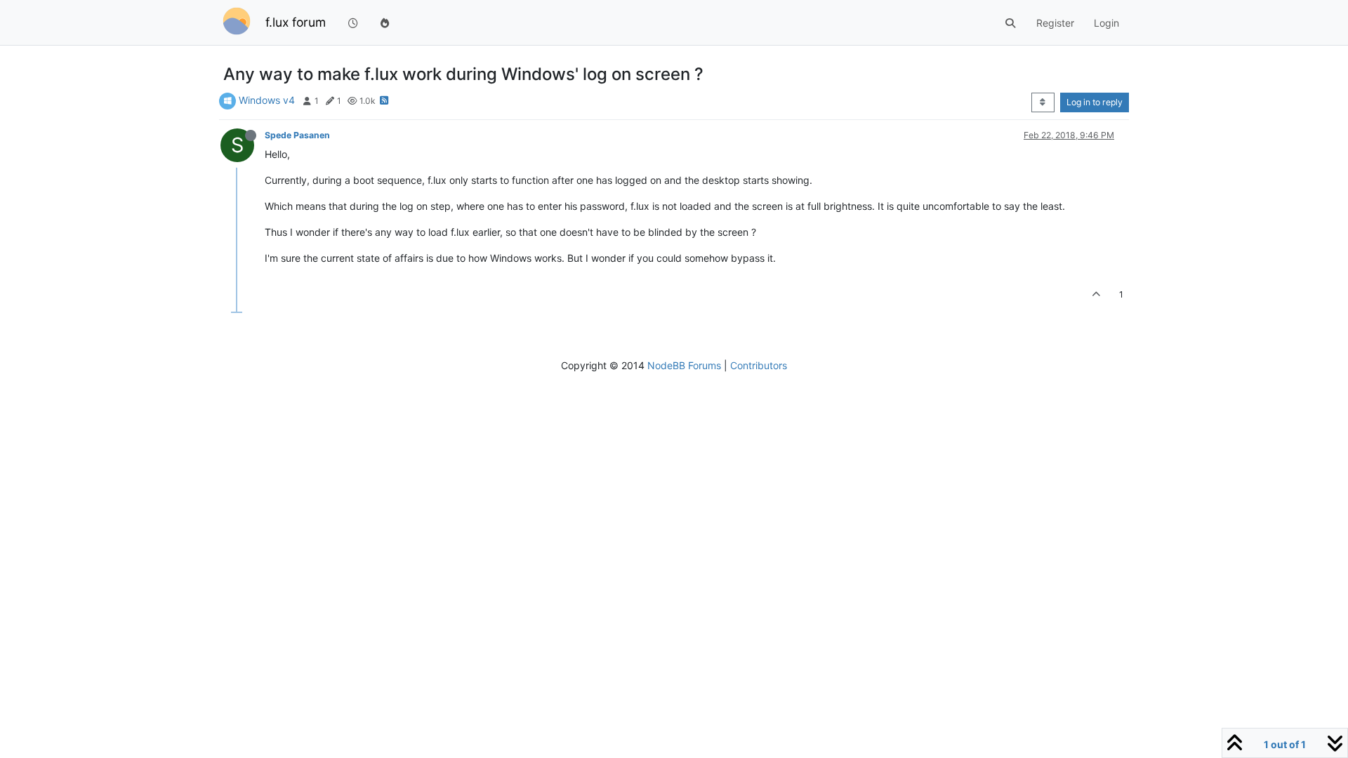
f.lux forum (295, 22)
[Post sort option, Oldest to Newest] (1043, 102)
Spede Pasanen (297, 135)
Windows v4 (267, 100)
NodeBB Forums (684, 365)
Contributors (758, 365)
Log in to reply (1094, 102)
